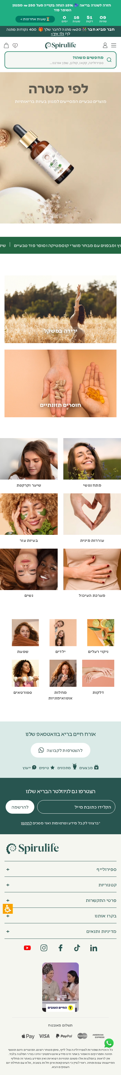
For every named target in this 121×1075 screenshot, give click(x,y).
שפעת (22, 651)
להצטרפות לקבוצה (64, 750)
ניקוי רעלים (98, 651)
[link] (60, 987)
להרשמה (20, 807)
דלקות (98, 692)
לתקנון (26, 822)
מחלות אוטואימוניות (60, 695)
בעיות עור (29, 540)
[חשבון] (105, 45)
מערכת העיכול (92, 595)
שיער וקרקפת (29, 484)
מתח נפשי (92, 484)
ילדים (60, 651)
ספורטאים (23, 692)
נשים (28, 595)
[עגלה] (6, 45)
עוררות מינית (92, 540)
